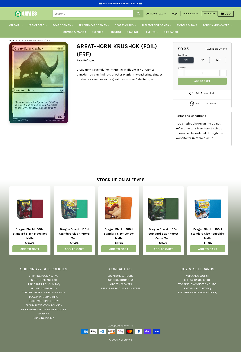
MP (218, 60)
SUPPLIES (97, 32)
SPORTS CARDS (124, 25)
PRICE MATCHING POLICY (44, 301)
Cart (228, 14)
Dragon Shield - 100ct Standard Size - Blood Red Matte (30, 233)
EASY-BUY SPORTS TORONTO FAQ (197, 292)
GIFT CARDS (171, 32)
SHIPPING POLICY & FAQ (43, 275)
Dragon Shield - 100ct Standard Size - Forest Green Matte (163, 233)
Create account (190, 13)
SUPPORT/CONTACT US (120, 280)
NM (186, 60)
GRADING (132, 32)
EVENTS (151, 32)
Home (12, 40)
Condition (182, 55)
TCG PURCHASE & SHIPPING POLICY (43, 292)
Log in (175, 13)
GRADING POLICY (44, 318)
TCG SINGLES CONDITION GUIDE (197, 284)
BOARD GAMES (62, 25)
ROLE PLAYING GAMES (216, 25)
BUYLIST (116, 32)
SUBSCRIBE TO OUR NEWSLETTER (120, 288)
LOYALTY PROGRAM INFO (43, 296)
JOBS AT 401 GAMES (120, 284)
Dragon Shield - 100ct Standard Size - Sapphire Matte (207, 233)
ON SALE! (14, 25)
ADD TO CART (30, 249)
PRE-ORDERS (36, 25)
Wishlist (209, 13)
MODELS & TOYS (187, 25)
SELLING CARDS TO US (44, 288)
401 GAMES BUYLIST (197, 275)
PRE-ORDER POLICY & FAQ (44, 284)
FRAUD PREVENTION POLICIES (44, 305)
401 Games (125, 339)
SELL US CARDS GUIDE (197, 280)
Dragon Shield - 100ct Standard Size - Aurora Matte (74, 233)
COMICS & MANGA (74, 32)
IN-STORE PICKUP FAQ (43, 280)
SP (202, 60)
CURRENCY (151, 13)
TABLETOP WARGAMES (155, 25)
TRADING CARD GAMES (93, 25)
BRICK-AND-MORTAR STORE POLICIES (43, 309)
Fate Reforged (86, 60)
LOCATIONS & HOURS (120, 275)
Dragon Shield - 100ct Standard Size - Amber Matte (119, 233)
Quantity (181, 68)
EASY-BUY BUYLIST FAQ (197, 288)
